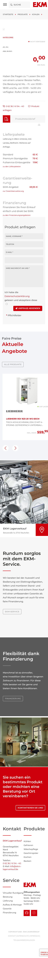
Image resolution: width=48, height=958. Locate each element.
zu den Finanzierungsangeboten (17, 215)
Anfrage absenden (28, 308)
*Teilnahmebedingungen (24, 940)
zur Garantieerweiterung (13, 191)
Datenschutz (23, 936)
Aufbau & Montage (12, 905)
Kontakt (12, 936)
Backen (27, 861)
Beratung (7, 897)
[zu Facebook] (27, 913)
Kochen (27, 857)
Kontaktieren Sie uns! (30, 808)
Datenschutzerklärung (17, 296)
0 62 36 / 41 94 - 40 (14, 106)
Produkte (23, 14)
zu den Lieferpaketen (12, 166)
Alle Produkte (13, 364)
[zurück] (5, 448)
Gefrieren (28, 845)
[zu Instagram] (34, 913)
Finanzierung (13, 698)
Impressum (34, 936)
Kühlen (35, 14)
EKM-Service (12, 611)
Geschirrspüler (31, 853)
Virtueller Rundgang (13, 893)
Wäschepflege (31, 849)
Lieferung (8, 901)
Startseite (8, 14)
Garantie (7, 908)
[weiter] (15, 448)
